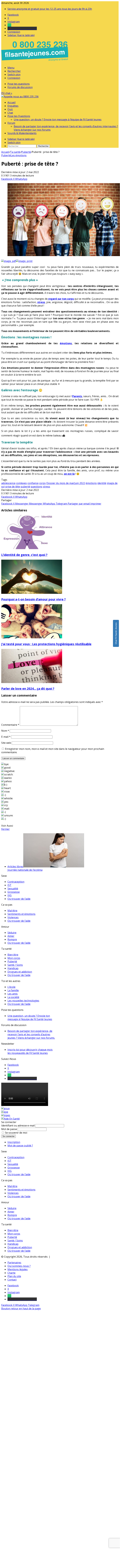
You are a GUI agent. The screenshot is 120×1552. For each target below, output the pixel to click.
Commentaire (10, 724)
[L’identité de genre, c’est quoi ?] (31, 548)
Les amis (12, 993)
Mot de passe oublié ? (20, 1145)
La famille (13, 990)
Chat (10, 112)
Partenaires (14, 1262)
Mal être (12, 910)
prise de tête (12, 486)
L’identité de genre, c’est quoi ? (24, 555)
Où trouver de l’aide (18, 898)
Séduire (11, 932)
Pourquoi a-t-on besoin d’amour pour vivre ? (33, 599)
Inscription (13, 1142)
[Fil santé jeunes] (20, 96)
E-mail (5, 736)
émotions (66, 343)
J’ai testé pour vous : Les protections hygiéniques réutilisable (46, 644)
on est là (69, 474)
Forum (11, 123)
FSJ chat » (6, 93)
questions (36, 486)
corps (42, 483)
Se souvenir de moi (16, 1132)
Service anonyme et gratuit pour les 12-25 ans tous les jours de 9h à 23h (49, 9)
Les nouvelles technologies (23, 1000)
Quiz (10, 109)
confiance (33, 483)
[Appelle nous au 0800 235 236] (35, 61)
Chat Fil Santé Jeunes (116, 633)
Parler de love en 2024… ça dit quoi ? (27, 688)
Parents (77, 396)
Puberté (26, 152)
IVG (9, 895)
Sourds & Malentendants (22, 133)
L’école (11, 987)
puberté (25, 486)
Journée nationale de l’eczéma (24, 870)
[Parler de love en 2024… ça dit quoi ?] (31, 682)
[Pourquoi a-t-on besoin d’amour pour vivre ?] (31, 593)
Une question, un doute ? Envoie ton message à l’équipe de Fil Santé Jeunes (57, 119)
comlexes (21, 483)
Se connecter (8, 1136)
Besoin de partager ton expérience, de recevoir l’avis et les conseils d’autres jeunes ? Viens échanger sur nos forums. (31, 1034)
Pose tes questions (18, 84)
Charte (11, 1273)
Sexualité (12, 888)
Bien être (12, 954)
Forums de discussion (20, 87)
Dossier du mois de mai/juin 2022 (65, 483)
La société (13, 997)
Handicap (12, 968)
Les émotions (19, 155)
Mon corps (13, 958)
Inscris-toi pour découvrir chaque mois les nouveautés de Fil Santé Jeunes (30, 1051)
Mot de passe (9, 1129)
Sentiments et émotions (21, 914)
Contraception (15, 881)
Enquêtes (12, 106)
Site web (6, 742)
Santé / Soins (15, 965)
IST (9, 885)
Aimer (10, 936)
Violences (13, 917)
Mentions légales (17, 1269)
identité (101, 483)
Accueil (11, 102)
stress (41, 302)
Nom (5, 730)
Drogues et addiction (19, 971)
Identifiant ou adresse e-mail (18, 1125)
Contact (12, 1279)
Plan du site (14, 1276)
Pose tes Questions (18, 116)
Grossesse (13, 892)
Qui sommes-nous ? (19, 1266)
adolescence (8, 483)
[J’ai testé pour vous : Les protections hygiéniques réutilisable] (31, 637)
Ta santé (15, 152)
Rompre (12, 939)
